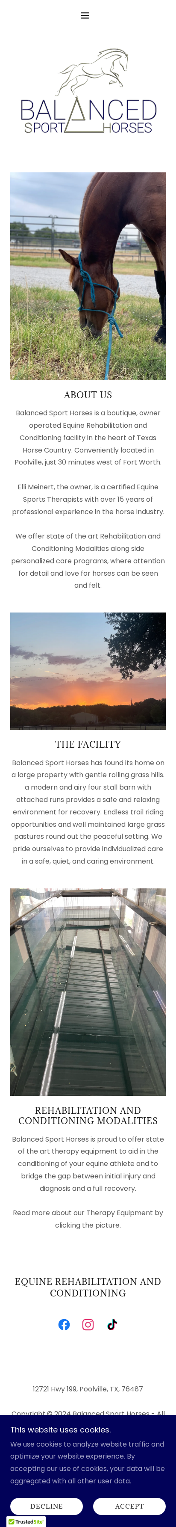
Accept (129, 1507)
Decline (46, 1507)
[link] (64, 1326)
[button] (88, 15)
